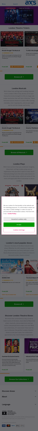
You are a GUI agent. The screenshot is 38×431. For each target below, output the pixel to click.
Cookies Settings (19, 230)
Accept (19, 224)
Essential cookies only (19, 219)
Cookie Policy (12, 213)
